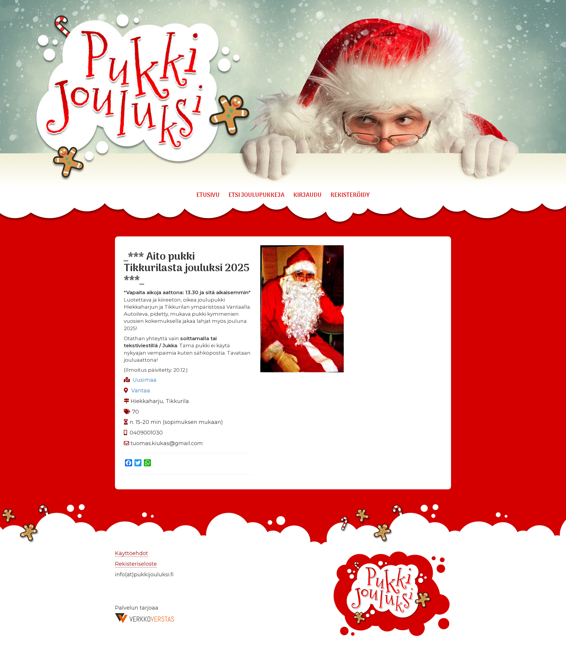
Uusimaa (145, 380)
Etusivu (208, 195)
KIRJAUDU (307, 195)
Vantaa (140, 390)
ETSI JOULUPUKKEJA (256, 195)
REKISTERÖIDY (350, 195)
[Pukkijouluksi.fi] (283, 93)
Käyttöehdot (131, 553)
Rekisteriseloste (136, 564)
